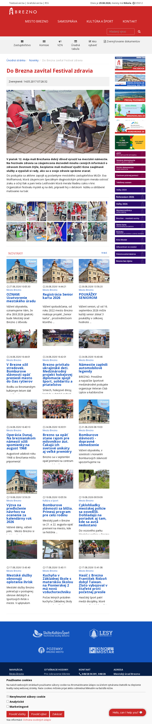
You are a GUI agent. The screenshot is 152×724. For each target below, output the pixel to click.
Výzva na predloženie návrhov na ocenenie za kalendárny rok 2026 (19, 513)
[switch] (7, 696)
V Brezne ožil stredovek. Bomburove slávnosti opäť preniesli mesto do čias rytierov (19, 372)
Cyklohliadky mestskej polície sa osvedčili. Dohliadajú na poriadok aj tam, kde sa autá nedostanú (92, 515)
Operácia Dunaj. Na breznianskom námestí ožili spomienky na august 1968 (21, 441)
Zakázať (57, 714)
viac (105, 253)
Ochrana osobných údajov (37, 719)
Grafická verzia (34, 2)
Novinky (34, 60)
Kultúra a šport (100, 21)
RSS (47, 2)
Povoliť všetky (17, 714)
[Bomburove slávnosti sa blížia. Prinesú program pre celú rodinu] (58, 479)
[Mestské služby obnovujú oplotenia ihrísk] (21, 549)
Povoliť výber (39, 714)
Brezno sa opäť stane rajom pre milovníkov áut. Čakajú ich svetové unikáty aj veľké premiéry (57, 443)
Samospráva (67, 21)
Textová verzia (16, 2)
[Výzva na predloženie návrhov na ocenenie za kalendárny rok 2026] (21, 481)
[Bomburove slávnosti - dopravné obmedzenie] (94, 411)
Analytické (17, 701)
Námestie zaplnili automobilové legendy (93, 367)
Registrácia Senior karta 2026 (58, 296)
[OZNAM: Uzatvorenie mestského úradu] (21, 271)
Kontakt (130, 21)
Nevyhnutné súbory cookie (27, 696)
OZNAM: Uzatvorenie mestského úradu (21, 297)
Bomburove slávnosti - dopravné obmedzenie (89, 440)
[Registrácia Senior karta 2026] (58, 271)
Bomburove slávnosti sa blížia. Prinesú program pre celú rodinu (58, 510)
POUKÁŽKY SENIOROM (88, 296)
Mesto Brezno (36, 21)
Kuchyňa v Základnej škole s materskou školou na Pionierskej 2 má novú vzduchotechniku (58, 583)
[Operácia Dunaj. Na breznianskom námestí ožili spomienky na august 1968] (21, 408)
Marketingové (19, 706)
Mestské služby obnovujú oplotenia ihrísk (19, 578)
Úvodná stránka (15, 60)
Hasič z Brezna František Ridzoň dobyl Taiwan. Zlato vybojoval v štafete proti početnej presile (93, 583)
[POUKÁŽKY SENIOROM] (94, 271)
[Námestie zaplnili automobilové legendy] (94, 338)
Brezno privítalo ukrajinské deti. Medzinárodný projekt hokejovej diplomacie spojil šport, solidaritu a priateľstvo (57, 374)
